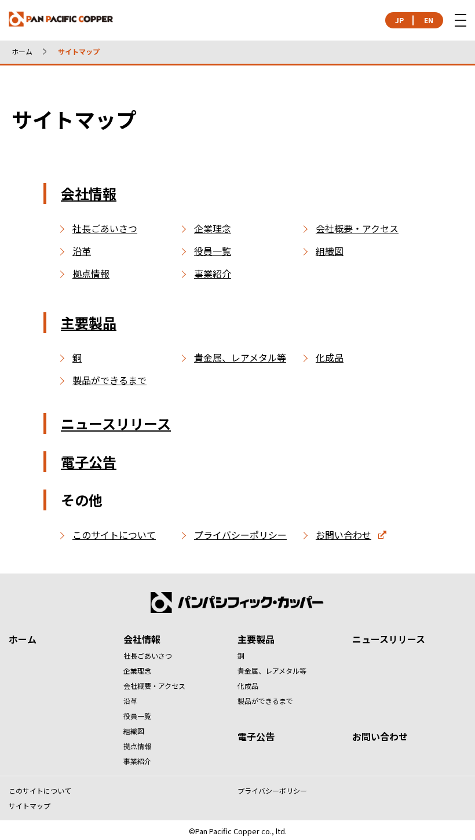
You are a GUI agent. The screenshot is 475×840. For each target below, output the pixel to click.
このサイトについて (114, 535)
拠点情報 (90, 273)
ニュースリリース (116, 423)
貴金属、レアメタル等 (240, 357)
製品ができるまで (109, 380)
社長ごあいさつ (104, 228)
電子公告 (88, 461)
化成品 (330, 357)
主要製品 (88, 322)
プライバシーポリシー (240, 535)
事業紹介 (212, 273)
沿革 (81, 251)
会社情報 (88, 193)
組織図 (330, 251)
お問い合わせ (343, 535)
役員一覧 (212, 251)
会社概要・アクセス (357, 228)
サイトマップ (29, 805)
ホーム (22, 51)
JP (399, 20)
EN (428, 20)
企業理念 (212, 228)
